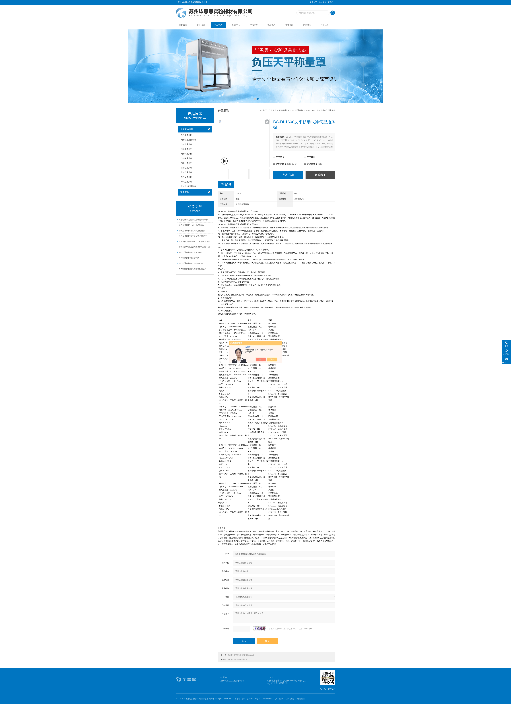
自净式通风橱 (186, 135)
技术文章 (254, 25)
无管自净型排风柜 (188, 140)
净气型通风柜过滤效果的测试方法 (193, 225)
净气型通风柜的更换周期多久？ (192, 253)
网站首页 (183, 25)
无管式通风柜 (186, 172)
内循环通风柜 (186, 163)
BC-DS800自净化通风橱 (238, 660)
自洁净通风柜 (186, 144)
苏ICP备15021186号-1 (251, 699)
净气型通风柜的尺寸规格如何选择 (193, 269)
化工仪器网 (289, 699)
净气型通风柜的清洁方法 (189, 258)
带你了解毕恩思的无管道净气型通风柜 (194, 247)
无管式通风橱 (186, 154)
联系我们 (331, 2)
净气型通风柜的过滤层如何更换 (192, 231)
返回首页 (313, 2)
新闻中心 (236, 25)
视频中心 (271, 25)
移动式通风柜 (186, 149)
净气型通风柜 (186, 182)
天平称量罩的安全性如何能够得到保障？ (195, 220)
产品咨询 (288, 175)
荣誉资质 (289, 25)
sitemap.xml (267, 699)
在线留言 (322, 2)
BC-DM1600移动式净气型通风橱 (241, 655)
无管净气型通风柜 (188, 186)
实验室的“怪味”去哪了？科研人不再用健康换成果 (195, 242)
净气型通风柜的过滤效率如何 (191, 263)
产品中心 (218, 25)
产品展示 (272, 110)
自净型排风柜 (186, 168)
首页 (265, 110)
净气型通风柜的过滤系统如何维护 (193, 236)
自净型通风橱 (186, 177)
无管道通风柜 (186, 129)
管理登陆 (301, 699)
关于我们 (201, 25)
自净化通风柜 (186, 158)
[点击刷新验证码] (259, 628)
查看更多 (184, 192)
